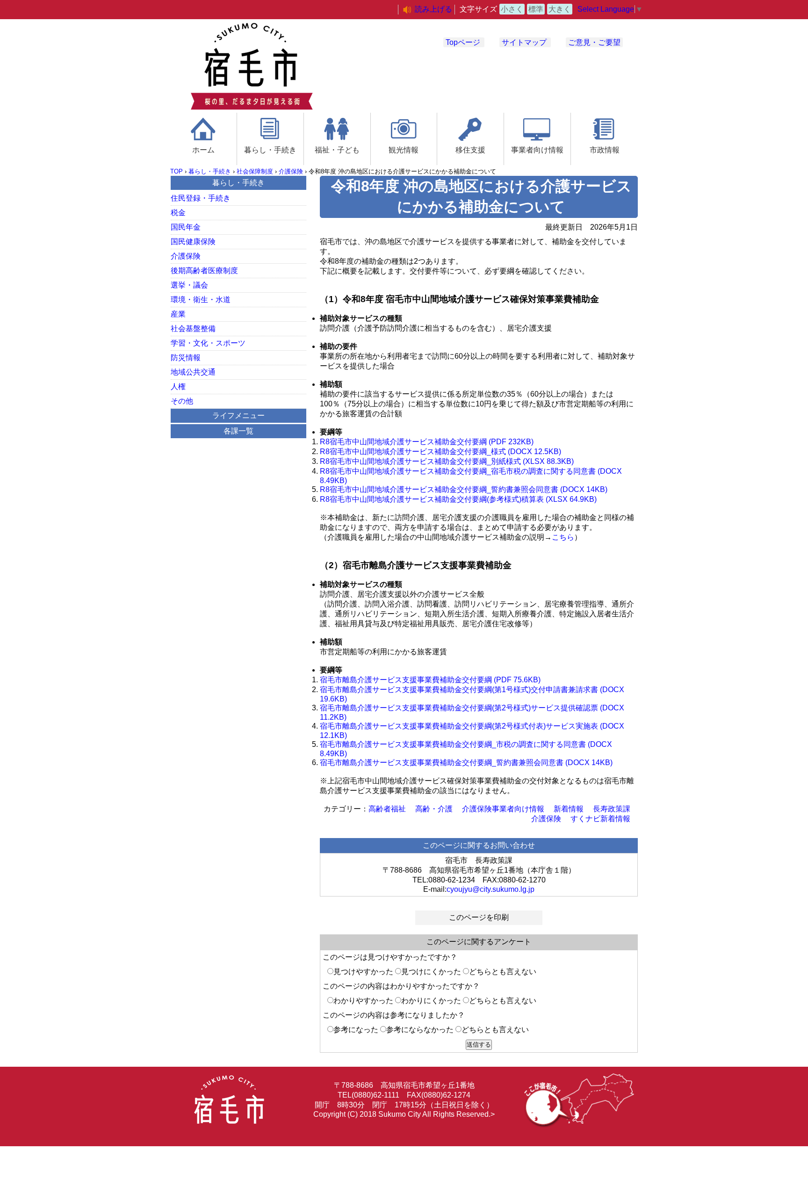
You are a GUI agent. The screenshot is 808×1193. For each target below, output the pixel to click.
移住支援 (470, 150)
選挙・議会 (189, 285)
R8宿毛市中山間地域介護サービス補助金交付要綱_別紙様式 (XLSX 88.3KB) (447, 461)
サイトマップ (524, 42)
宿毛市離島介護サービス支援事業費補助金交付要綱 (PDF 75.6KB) (430, 680)
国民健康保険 (193, 242)
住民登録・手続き (201, 198)
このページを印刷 (479, 917)
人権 (178, 386)
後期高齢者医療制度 (204, 271)
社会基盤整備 (193, 329)
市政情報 (605, 150)
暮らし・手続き (270, 150)
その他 (182, 401)
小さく (512, 9)
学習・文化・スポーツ (208, 343)
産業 (178, 314)
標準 (535, 9)
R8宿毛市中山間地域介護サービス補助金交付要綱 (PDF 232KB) (427, 442)
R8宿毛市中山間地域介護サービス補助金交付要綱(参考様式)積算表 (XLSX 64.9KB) (458, 499)
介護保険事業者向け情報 (503, 809)
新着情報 (569, 809)
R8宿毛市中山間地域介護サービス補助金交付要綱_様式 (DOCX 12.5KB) (440, 452)
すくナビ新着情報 (600, 819)
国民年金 (186, 227)
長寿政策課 (611, 809)
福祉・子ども (337, 150)
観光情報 (403, 150)
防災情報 (186, 358)
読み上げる (433, 9)
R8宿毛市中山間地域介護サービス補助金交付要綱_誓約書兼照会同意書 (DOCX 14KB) (463, 489)
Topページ (463, 42)
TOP (176, 171)
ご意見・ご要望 (594, 42)
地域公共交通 (193, 372)
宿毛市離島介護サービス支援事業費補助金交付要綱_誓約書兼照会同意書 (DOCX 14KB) (466, 762)
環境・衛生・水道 (201, 300)
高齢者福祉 (387, 809)
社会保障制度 (255, 171)
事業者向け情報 (537, 150)
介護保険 (291, 171)
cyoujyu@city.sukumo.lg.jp (490, 889)
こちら (563, 537)
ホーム (203, 150)
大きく (559, 9)
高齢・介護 (434, 809)
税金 (178, 213)
